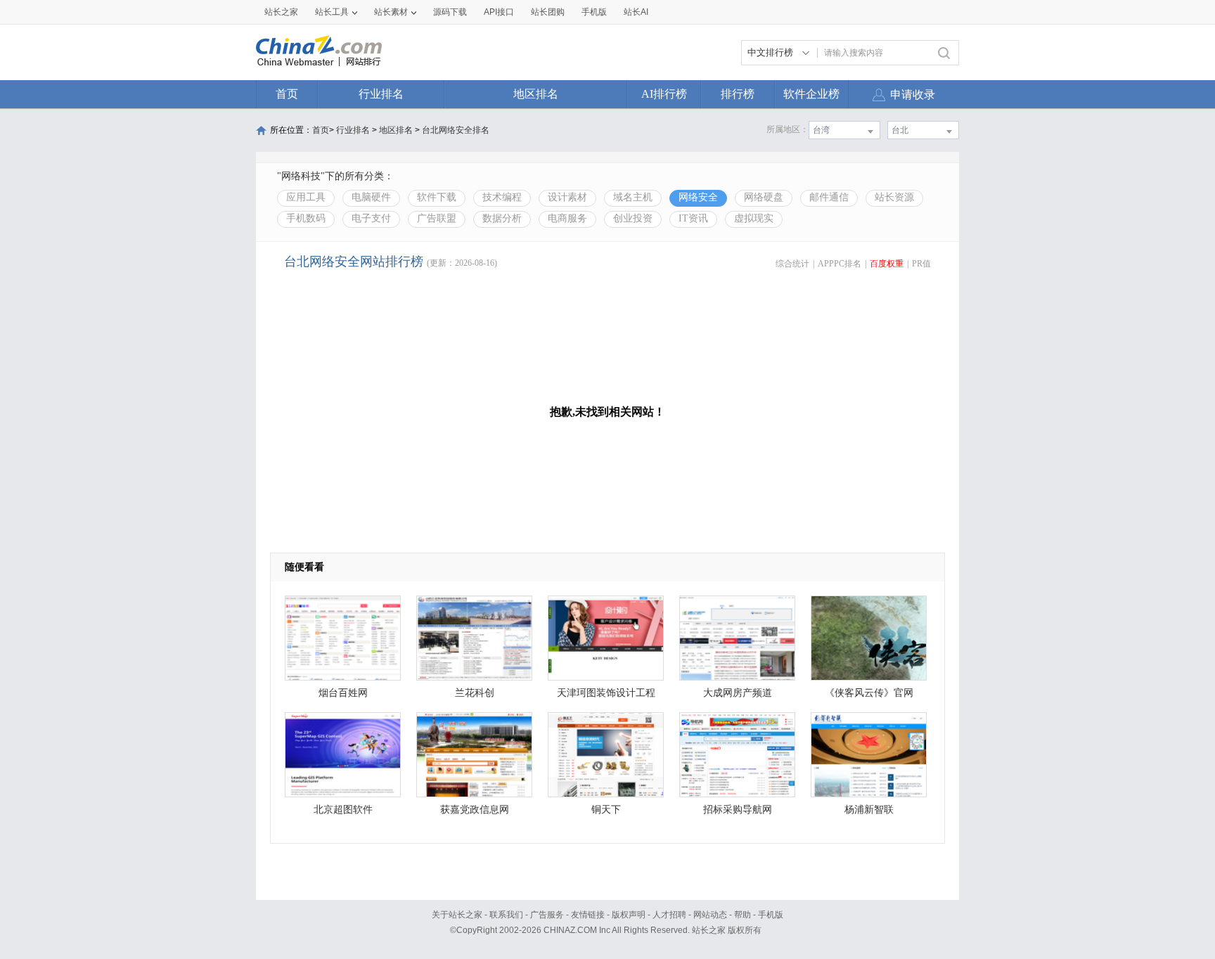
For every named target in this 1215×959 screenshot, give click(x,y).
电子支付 (371, 218)
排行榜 (737, 94)
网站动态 (710, 915)
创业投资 (632, 218)
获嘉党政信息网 (474, 809)
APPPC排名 (839, 264)
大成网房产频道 (737, 693)
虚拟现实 (753, 218)
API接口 (499, 12)
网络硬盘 (763, 197)
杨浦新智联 (869, 809)
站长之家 (281, 12)
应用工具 (306, 197)
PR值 (921, 264)
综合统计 (792, 264)
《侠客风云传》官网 (869, 693)
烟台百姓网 (343, 693)
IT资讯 (693, 218)
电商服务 (567, 218)
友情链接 (588, 915)
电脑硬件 (371, 197)
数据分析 (502, 218)
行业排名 (381, 94)
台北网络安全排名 (455, 130)
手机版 (770, 915)
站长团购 (548, 12)
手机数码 (306, 218)
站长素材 (391, 12)
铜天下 (606, 809)
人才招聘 (669, 915)
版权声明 (628, 915)
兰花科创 (474, 693)
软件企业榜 (811, 94)
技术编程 (502, 197)
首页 (287, 94)
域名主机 (632, 197)
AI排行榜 (664, 94)
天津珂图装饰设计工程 (606, 693)
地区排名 (535, 94)
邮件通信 (829, 197)
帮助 (742, 915)
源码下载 (450, 12)
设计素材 (567, 197)
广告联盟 (436, 218)
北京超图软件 (343, 809)
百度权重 (887, 264)
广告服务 (547, 915)
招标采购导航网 (737, 809)
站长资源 (894, 197)
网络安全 (698, 197)
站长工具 (332, 12)
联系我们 (506, 915)
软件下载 (436, 197)
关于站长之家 (457, 915)
